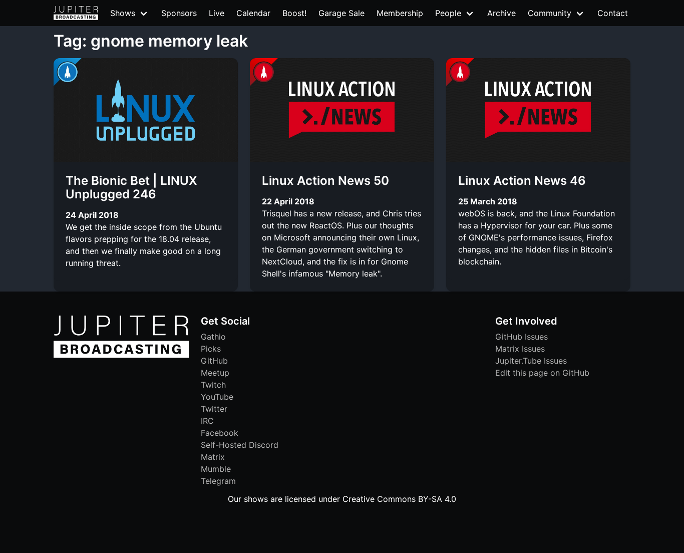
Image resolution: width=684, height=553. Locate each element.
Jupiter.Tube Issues (531, 361)
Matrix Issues (520, 349)
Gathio (213, 337)
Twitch (213, 385)
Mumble (216, 469)
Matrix (213, 457)
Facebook (219, 433)
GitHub (214, 361)
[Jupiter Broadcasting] (121, 355)
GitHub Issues (521, 337)
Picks (211, 349)
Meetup (215, 373)
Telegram (218, 481)
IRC (207, 421)
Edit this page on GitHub (542, 373)
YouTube (217, 397)
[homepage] (76, 13)
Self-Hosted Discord (239, 445)
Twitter (214, 409)
